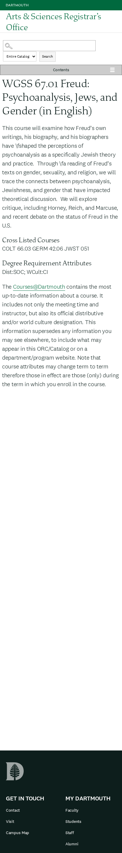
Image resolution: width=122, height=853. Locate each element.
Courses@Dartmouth (39, 286)
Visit (10, 821)
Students (73, 821)
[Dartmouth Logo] (17, 5)
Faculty (71, 810)
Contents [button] (61, 69)
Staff (69, 832)
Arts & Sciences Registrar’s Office (53, 22)
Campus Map (17, 832)
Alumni (71, 843)
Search (47, 56)
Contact (13, 810)
